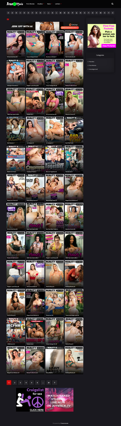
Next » (54, 382)
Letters (57, 4)
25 (48, 383)
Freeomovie (64, 423)
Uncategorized (93, 69)
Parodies (91, 61)
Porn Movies (30, 4)
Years (49, 4)
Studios (40, 4)
